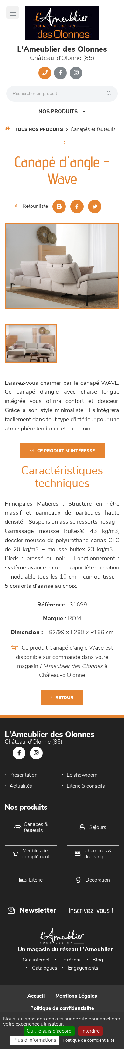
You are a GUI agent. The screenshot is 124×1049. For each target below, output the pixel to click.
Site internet (36, 959)
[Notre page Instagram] (76, 73)
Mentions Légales (76, 996)
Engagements (83, 968)
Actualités (21, 786)
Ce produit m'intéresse (66, 451)
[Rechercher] (111, 94)
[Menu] (12, 12)
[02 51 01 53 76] (44, 73)
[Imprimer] (59, 206)
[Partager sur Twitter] (94, 206)
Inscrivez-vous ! (91, 910)
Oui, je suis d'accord (49, 1030)
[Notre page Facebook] (60, 73)
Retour (64, 698)
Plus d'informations (34, 1040)
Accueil (36, 996)
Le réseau (71, 959)
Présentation (24, 774)
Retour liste (35, 206)
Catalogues (44, 968)
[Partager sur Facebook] (77, 206)
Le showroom (82, 774)
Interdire (90, 1030)
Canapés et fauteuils (93, 129)
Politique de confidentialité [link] (88, 1040)
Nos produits (58, 111)
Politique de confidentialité (62, 1008)
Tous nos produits (39, 130)
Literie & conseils (86, 786)
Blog (98, 959)
